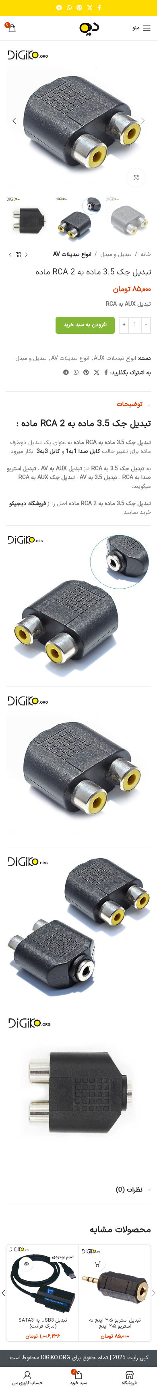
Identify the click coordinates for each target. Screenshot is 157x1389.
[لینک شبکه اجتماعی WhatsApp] (69, 8)
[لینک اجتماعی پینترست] (79, 8)
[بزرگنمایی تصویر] (136, 178)
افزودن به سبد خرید (85, 325)
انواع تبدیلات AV (72, 254)
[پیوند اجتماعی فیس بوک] (99, 8)
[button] (98, 1264)
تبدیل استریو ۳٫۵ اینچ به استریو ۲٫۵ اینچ (115, 1323)
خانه (145, 254)
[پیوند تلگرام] (59, 8)
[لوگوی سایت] (78, 28)
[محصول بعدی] (10, 255)
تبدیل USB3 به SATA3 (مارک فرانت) (43, 1323)
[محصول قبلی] (26, 255)
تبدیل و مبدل (116, 254)
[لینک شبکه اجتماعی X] (90, 8)
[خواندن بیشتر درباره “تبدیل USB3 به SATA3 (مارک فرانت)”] (26, 1264)
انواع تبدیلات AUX (115, 358)
